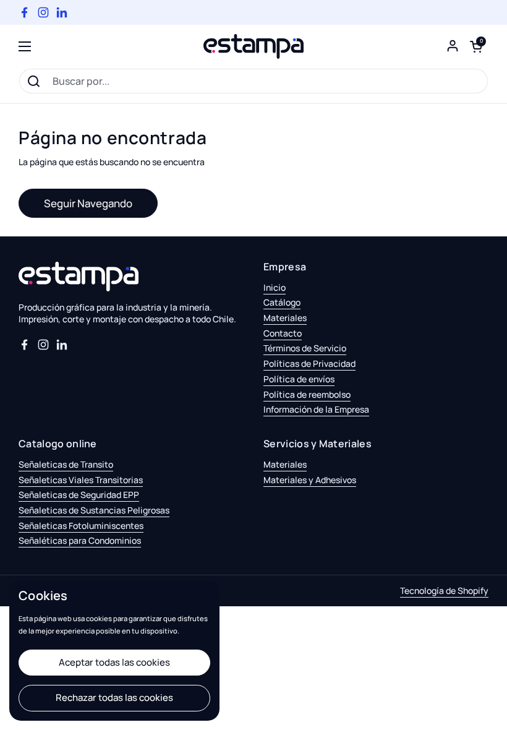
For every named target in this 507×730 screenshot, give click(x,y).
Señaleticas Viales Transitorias (81, 480)
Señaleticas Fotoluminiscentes (81, 525)
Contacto (282, 333)
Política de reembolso (307, 394)
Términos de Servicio (304, 348)
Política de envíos (298, 379)
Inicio (274, 287)
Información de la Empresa (316, 409)
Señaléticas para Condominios (80, 540)
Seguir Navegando (88, 203)
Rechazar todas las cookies (114, 697)
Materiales (285, 318)
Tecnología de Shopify (444, 590)
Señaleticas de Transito (66, 464)
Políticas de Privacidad (309, 363)
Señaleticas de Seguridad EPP (79, 494)
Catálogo (281, 302)
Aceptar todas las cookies (114, 662)
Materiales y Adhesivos (309, 480)
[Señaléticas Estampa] (253, 46)
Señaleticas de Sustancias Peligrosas (94, 510)
